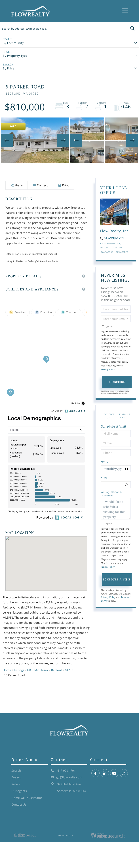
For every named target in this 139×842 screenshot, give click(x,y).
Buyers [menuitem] (16, 777)
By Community (13, 43)
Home (7, 670)
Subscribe (117, 382)
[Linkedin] (105, 773)
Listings (19, 670)
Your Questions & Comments (111, 494)
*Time (104, 477)
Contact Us (107, 252)
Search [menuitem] (16, 771)
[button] (132, 28)
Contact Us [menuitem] (18, 804)
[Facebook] (95, 773)
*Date (104, 461)
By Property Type (15, 56)
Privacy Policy (108, 369)
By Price (8, 68)
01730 (69, 670)
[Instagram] (124, 773)
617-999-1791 (114, 238)
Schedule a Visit (124, 416)
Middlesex (41, 670)
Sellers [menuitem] (15, 784)
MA (29, 670)
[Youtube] (114, 773)
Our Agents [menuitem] (19, 791)
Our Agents (122, 252)
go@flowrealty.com (69, 777)
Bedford (56, 670)
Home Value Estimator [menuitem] (26, 798)
